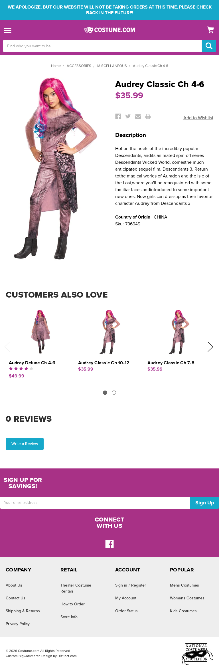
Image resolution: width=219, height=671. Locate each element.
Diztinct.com (67, 656)
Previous (7, 346)
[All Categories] (8, 30)
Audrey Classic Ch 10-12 (104, 363)
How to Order (72, 604)
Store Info (69, 617)
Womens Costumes (187, 598)
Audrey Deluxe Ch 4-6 (32, 363)
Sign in (121, 585)
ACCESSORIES (79, 66)
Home (56, 66)
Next (210, 346)
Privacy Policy (18, 623)
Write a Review (24, 443)
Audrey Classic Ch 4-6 (150, 66)
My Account (125, 598)
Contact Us (15, 598)
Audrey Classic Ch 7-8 (170, 363)
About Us (14, 585)
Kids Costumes (183, 611)
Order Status (126, 611)
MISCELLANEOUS (112, 66)
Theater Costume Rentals (75, 588)
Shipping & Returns (23, 611)
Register (138, 585)
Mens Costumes (184, 585)
